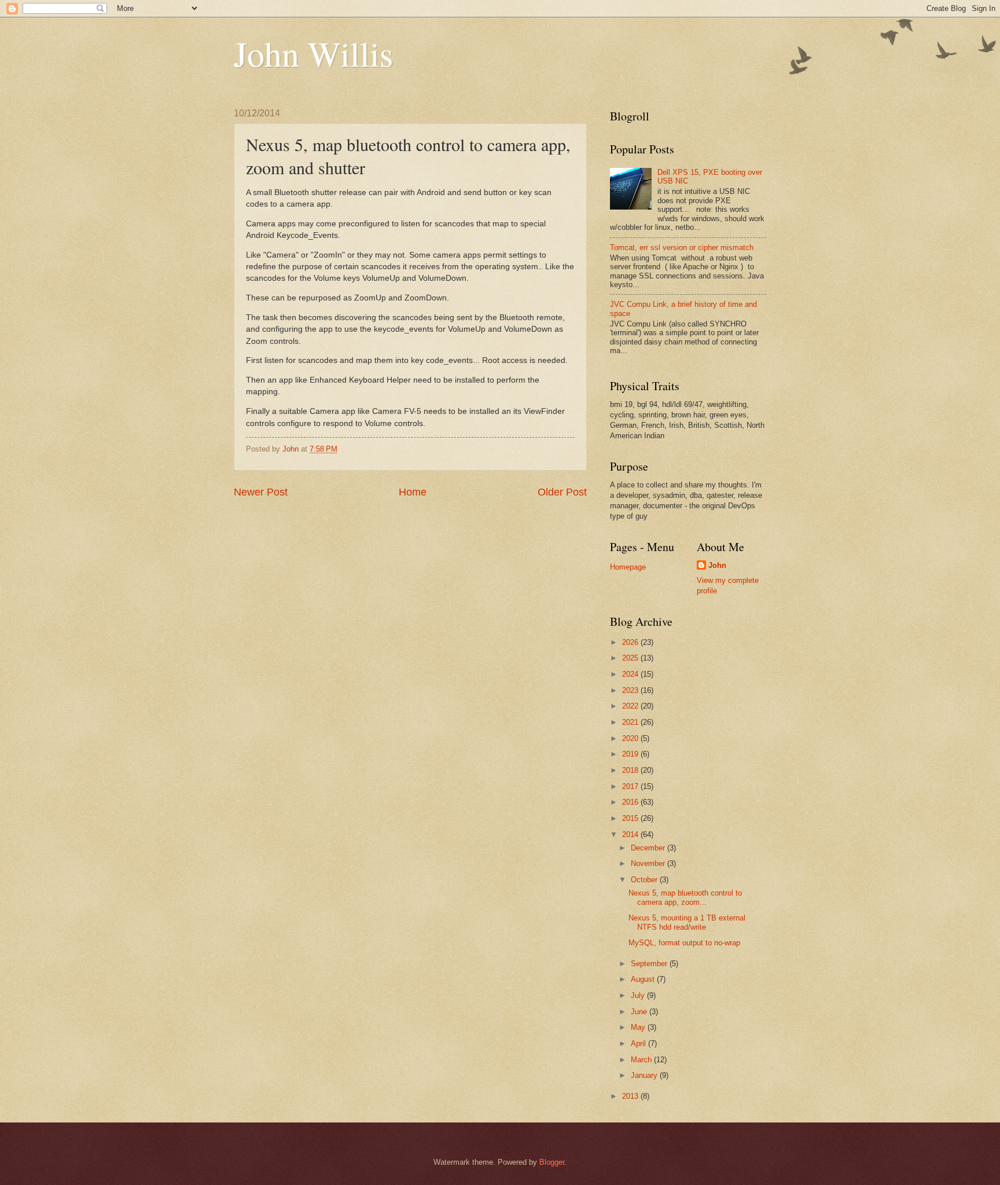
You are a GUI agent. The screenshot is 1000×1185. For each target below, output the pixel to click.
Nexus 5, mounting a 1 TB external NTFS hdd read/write (686, 922)
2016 (631, 802)
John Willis (313, 53)
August (644, 979)
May (639, 1027)
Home (413, 492)
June (640, 1011)
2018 (631, 770)
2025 (631, 658)
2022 (631, 706)
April (639, 1043)
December (649, 847)
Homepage (628, 567)
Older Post (562, 492)
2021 (631, 722)
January (645, 1075)
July (639, 995)
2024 (631, 674)
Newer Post (261, 492)
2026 (631, 642)
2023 (631, 690)
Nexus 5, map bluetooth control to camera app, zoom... (685, 897)
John (717, 565)
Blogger (551, 1162)
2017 (631, 786)
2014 (631, 834)
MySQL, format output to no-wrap (684, 942)
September (650, 963)
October (645, 879)
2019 (631, 754)
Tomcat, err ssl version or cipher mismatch (681, 247)
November (649, 863)
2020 (631, 738)
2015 (631, 818)
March (642, 1059)
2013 (631, 1096)
